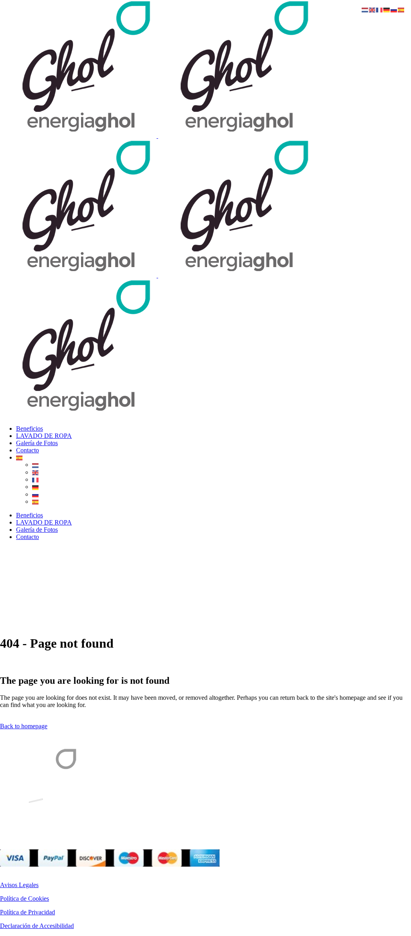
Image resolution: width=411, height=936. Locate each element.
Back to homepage (23, 726)
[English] (35, 472)
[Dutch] (35, 464)
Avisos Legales (19, 884)
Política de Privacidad (27, 912)
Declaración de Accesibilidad (37, 925)
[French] (35, 479)
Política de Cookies (24, 898)
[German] (35, 486)
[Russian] (35, 494)
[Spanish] (19, 457)
